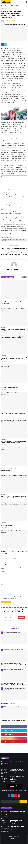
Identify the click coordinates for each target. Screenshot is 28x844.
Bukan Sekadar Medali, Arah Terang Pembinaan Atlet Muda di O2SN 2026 (14, 702)
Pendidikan (4, 8)
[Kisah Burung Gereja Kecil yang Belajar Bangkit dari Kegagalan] (14, 539)
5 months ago (13, 829)
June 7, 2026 (4, 554)
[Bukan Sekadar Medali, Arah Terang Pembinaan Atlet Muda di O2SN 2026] (14, 693)
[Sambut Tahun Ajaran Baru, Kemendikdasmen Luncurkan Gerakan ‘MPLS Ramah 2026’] (14, 484)
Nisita (16, 838)
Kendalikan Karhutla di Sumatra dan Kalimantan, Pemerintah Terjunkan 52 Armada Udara (13, 665)
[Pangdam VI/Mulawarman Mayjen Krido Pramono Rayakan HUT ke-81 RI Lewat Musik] (14, 675)
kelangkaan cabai (8, 237)
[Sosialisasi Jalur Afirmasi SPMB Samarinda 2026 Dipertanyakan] (14, 511)
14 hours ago (13, 764)
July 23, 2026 (4, 389)
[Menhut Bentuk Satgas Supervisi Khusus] (14, 637)
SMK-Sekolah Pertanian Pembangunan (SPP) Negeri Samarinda (13, 240)
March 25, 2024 (8, 22)
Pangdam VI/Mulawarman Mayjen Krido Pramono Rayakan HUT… (17, 778)
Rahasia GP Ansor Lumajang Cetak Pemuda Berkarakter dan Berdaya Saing (13, 386)
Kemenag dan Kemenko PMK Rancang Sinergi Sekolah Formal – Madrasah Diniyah (13, 442)
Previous (5, 558)
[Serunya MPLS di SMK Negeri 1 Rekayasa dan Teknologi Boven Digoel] (14, 401)
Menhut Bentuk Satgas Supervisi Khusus (12, 646)
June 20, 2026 (4, 527)
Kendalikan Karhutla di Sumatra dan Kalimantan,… (17, 770)
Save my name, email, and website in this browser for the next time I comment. (14, 597)
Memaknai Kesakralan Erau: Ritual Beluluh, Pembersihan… (18, 812)
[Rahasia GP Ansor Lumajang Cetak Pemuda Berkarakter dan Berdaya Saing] (14, 373)
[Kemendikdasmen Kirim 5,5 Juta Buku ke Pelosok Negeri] (14, 289)
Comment (3, 571)
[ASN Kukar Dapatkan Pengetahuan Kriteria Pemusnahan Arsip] (5, 821)
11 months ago (14, 814)
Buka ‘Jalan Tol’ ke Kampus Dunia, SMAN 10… (17, 827)
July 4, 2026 (4, 499)
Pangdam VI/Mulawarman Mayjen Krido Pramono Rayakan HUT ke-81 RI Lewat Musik (13, 684)
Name (3, 584)
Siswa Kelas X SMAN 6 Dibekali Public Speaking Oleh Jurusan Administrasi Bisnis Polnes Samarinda (14, 358)
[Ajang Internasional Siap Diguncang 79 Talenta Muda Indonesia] (14, 456)
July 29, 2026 (4, 361)
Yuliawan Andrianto (10, 20)
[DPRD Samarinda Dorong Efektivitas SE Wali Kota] (14, 712)
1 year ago (13, 823)
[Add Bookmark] (25, 44)
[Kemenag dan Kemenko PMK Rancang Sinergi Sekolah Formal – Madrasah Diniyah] (14, 429)
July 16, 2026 (4, 444)
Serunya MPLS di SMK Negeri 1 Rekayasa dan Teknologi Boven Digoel (13, 414)
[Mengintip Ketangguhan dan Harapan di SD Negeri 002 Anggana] (14, 317)
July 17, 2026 (4, 416)
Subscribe (21, 617)
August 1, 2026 (5, 305)
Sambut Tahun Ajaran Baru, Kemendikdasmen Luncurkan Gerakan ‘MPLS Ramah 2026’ (13, 497)
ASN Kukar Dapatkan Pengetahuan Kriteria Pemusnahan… (16, 820)
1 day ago (13, 781)
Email (2, 590)
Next (10, 558)
